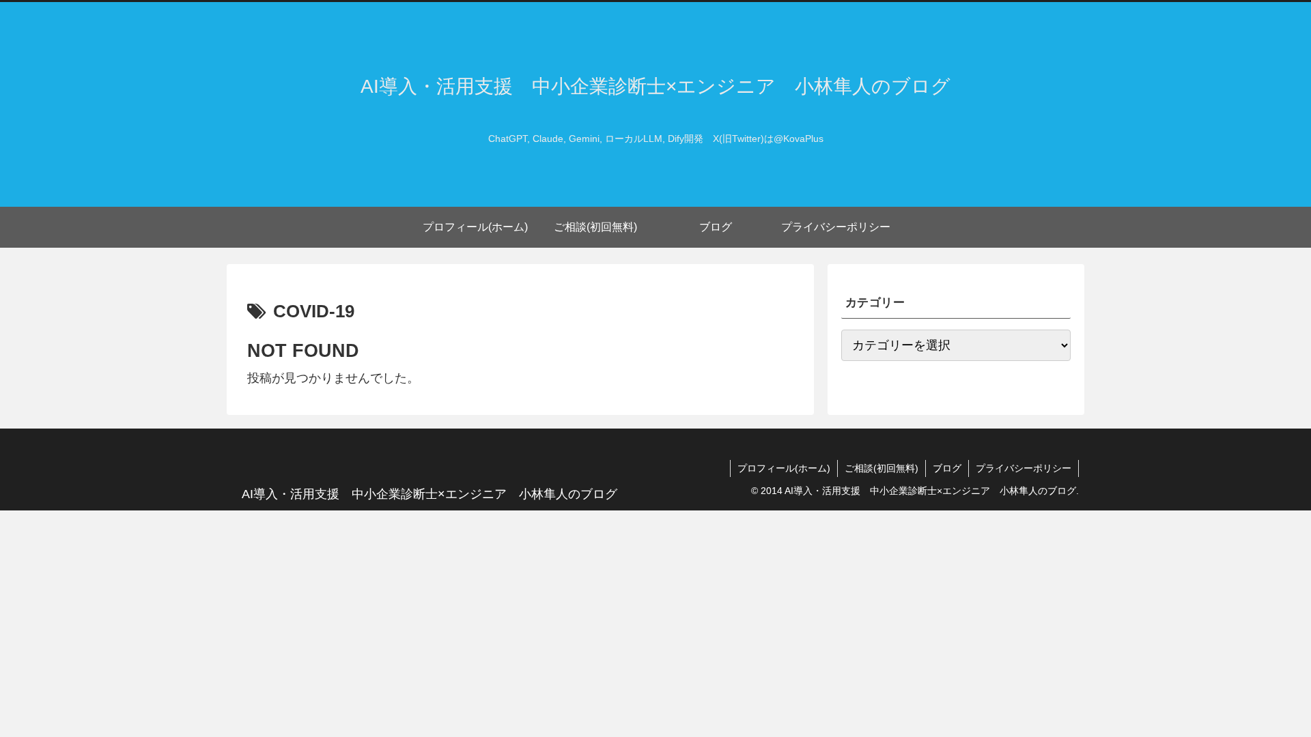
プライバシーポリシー (1023, 468)
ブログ (947, 468)
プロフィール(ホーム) (783, 468)
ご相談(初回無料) (881, 468)
